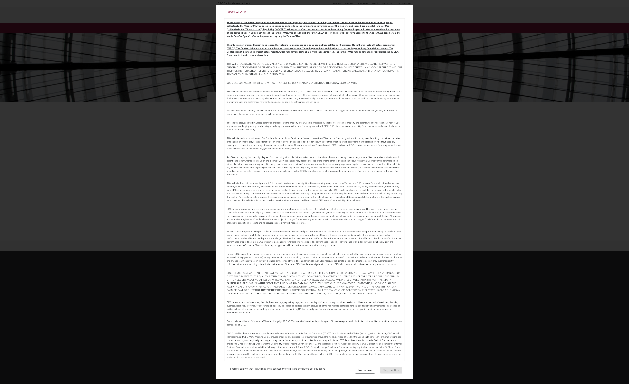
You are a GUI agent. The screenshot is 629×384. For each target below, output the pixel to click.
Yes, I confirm (391, 370)
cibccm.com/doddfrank (291, 347)
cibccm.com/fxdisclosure (254, 350)
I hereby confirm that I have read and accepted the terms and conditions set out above (277, 368)
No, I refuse (365, 370)
